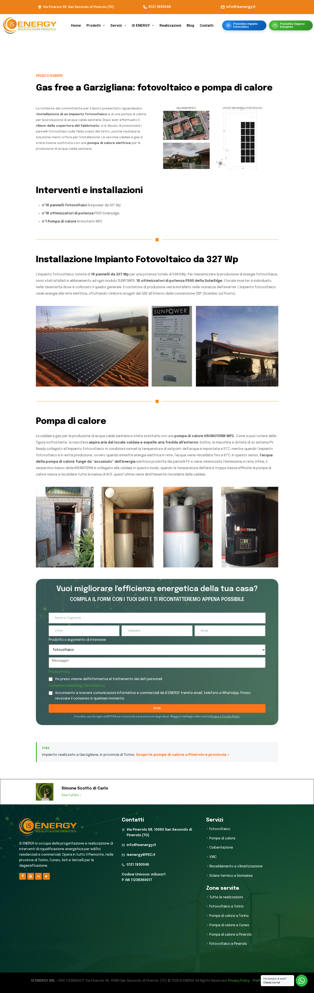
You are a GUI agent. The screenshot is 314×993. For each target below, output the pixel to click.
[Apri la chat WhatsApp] (302, 981)
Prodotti (94, 25)
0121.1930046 (159, 7)
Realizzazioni (170, 25)
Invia (157, 708)
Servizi (116, 25)
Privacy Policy (59, 672)
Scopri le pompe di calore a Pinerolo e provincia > (183, 755)
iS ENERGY (141, 25)
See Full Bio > (72, 795)
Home (76, 25)
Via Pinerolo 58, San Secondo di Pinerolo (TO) (78, 7)
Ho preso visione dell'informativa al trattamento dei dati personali (108, 679)
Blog (190, 25)
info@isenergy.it (241, 7)
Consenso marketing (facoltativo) (77, 686)
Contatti (206, 25)
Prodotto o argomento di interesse (77, 640)
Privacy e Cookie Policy (224, 716)
